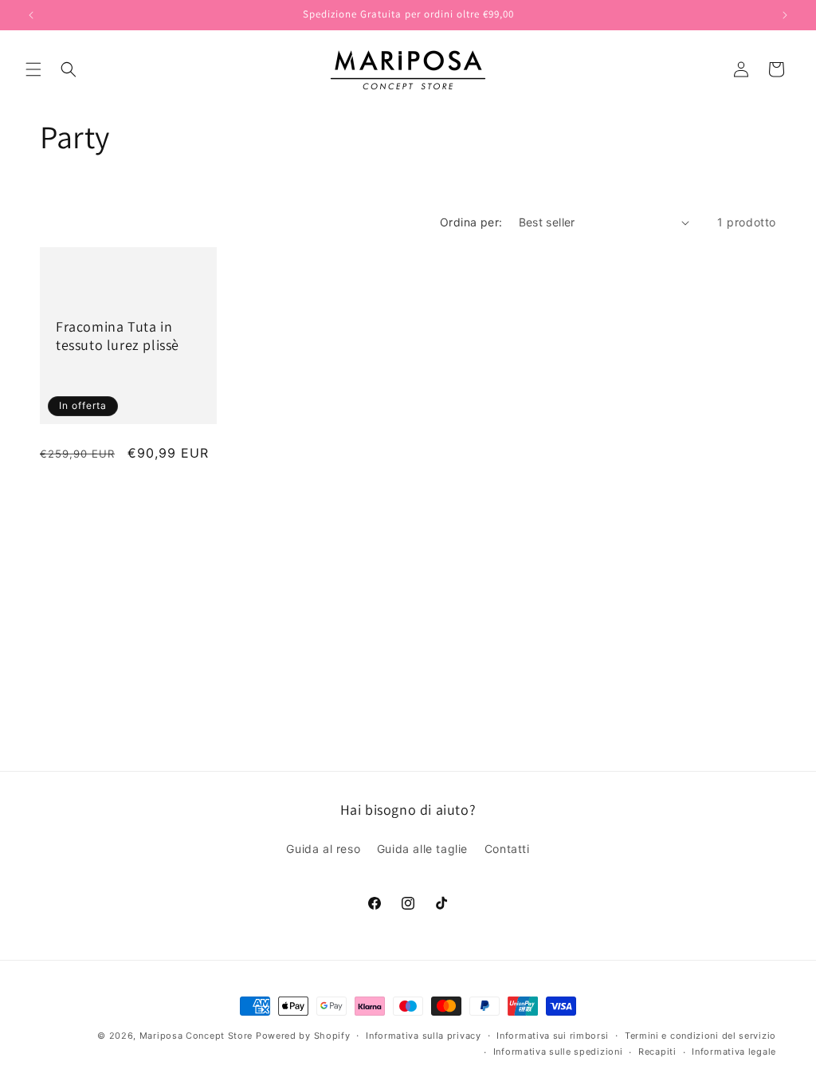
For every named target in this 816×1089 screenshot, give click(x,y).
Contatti (507, 848)
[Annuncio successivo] (784, 15)
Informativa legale (734, 1051)
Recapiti (657, 1051)
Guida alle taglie (422, 848)
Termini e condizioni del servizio (700, 1035)
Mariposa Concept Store (196, 1035)
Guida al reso (323, 848)
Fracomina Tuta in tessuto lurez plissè (117, 335)
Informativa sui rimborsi (552, 1035)
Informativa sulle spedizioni (558, 1051)
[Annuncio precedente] (31, 15)
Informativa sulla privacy (423, 1035)
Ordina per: (471, 222)
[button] (33, 69)
